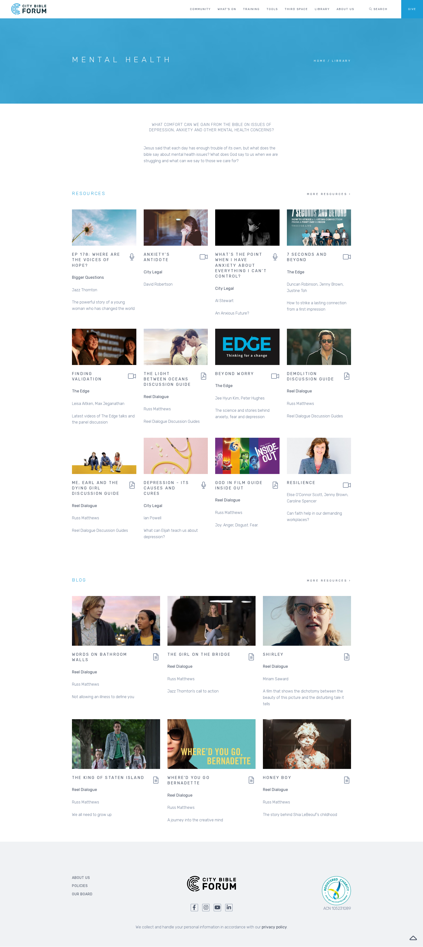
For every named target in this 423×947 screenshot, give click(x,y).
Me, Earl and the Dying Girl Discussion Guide (95, 488)
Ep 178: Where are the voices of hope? (96, 260)
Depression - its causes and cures (166, 488)
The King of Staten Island (108, 777)
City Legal (153, 272)
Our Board (82, 894)
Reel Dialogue (156, 396)
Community (200, 9)
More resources (327, 194)
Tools (272, 9)
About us (345, 9)
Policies (80, 886)
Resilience (301, 482)
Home (320, 60)
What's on (227, 9)
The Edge (295, 272)
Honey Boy (277, 777)
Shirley (273, 654)
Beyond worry (234, 373)
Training (251, 9)
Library (322, 9)
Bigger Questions (88, 277)
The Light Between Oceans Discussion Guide (167, 379)
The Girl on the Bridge (199, 654)
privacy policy (274, 927)
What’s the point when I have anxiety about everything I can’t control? (241, 265)
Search (380, 9)
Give (412, 9)
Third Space (296, 9)
